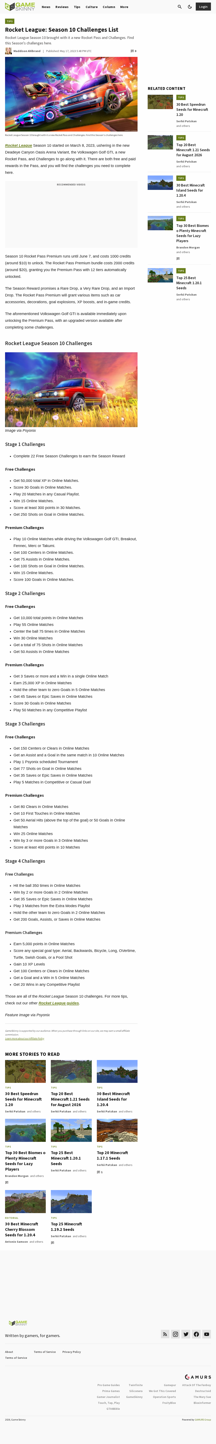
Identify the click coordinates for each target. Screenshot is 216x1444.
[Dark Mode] (190, 7)
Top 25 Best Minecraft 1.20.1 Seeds (66, 1158)
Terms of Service (45, 1352)
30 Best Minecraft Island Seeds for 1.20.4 (113, 1099)
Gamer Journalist (108, 1397)
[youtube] (206, 1334)
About (9, 1352)
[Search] (180, 7)
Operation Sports (164, 1397)
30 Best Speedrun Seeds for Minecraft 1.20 (23, 1099)
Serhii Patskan (15, 1111)
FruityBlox (169, 1403)
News (46, 7)
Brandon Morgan (16, 1176)
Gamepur (170, 1385)
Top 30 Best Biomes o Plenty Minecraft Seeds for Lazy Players (25, 1161)
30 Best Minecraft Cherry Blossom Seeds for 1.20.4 (21, 1229)
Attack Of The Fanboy (196, 1385)
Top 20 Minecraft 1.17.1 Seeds (112, 1155)
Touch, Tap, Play (109, 1403)
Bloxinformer (202, 1403)
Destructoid (203, 1391)
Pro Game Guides (108, 1385)
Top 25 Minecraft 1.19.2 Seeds (66, 1226)
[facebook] (196, 1334)
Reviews (62, 7)
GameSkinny (134, 1397)
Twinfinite (136, 1385)
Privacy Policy (71, 1352)
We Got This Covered (162, 1391)
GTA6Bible (113, 1409)
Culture (92, 7)
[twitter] (185, 1334)
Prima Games (111, 1391)
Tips (77, 7)
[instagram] (175, 1334)
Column (109, 7)
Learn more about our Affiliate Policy (24, 1038)
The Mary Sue (202, 1397)
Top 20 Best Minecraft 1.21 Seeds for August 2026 (70, 1099)
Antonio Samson (16, 1242)
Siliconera (136, 1391)
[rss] (165, 1334)
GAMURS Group (203, 1419)
